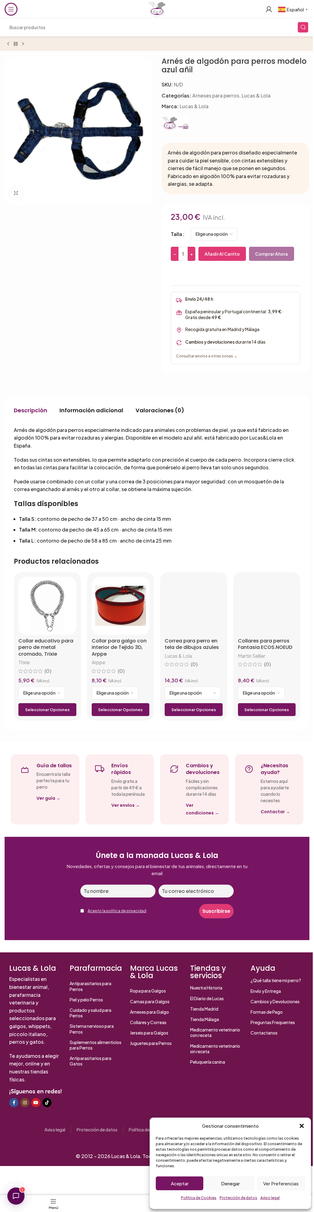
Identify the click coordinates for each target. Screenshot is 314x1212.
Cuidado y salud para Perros (90, 1012)
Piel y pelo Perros (86, 999)
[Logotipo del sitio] (157, 8)
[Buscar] (303, 27)
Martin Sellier (251, 656)
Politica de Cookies (198, 1197)
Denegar (230, 1183)
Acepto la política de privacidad (117, 911)
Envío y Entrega (266, 991)
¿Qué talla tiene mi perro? (276, 980)
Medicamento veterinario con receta (215, 1032)
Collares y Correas (148, 1022)
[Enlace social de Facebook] (13, 1102)
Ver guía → (48, 798)
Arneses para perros (215, 95)
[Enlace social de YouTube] (35, 1102)
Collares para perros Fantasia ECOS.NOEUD (265, 644)
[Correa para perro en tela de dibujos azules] (194, 606)
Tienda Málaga (204, 1019)
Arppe (98, 662)
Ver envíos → (125, 805)
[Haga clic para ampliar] (16, 193)
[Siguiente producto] (23, 44)
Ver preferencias (281, 1183)
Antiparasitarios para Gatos (90, 1060)
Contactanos (264, 1032)
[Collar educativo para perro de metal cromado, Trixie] (47, 606)
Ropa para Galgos (148, 990)
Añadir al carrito (222, 254)
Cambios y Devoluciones (275, 1001)
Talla (176, 234)
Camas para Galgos (150, 1001)
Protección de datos (238, 1197)
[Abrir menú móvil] (11, 9)
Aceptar (180, 1183)
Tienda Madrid (204, 1009)
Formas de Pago (267, 1012)
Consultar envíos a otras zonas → (207, 355)
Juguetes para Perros (151, 1043)
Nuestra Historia (206, 987)
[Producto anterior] (8, 44)
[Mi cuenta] (269, 9)
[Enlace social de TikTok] (47, 1102)
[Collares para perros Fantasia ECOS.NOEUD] (267, 606)
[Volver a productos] (15, 44)
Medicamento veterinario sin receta (215, 1048)
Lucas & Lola (256, 95)
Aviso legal (270, 1197)
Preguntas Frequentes (273, 1022)
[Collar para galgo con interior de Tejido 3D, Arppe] (121, 606)
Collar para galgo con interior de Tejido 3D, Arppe (119, 647)
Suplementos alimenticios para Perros (95, 1044)
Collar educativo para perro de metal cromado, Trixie (45, 647)
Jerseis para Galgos (149, 1032)
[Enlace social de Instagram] (24, 1102)
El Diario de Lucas (207, 998)
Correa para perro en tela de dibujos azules (192, 644)
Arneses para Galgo (149, 1012)
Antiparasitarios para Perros (90, 986)
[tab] (30, 410)
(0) (47, 671)
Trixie (24, 662)
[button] (302, 1126)
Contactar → (275, 812)
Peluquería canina (207, 1062)
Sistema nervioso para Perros (92, 1028)
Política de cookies (147, 1129)
